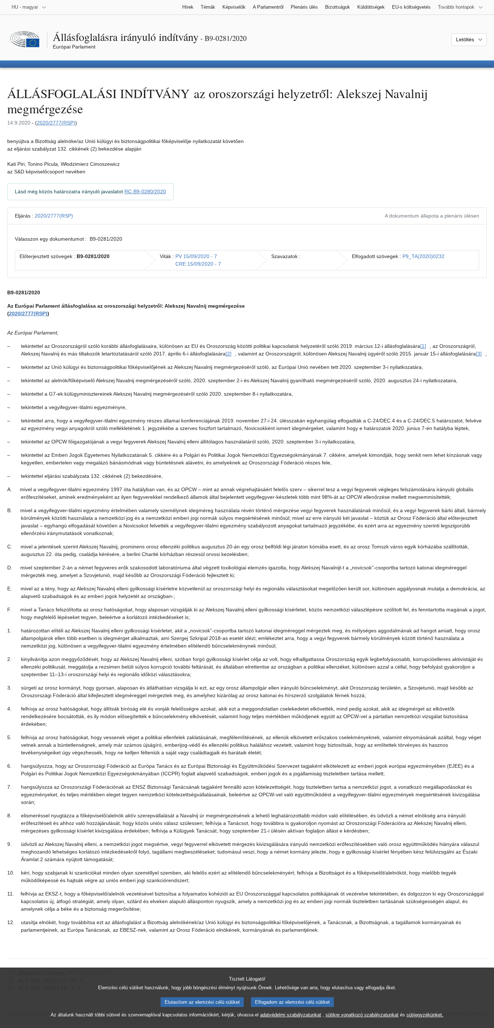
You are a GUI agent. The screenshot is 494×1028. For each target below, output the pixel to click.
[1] (423, 346)
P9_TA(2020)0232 (423, 256)
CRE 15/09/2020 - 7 (198, 264)
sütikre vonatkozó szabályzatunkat (362, 1015)
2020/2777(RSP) (56, 123)
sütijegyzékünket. (424, 1015)
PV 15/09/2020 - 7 (196, 256)
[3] (479, 354)
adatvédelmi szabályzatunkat (290, 1015)
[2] (228, 354)
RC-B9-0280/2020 (145, 191)
